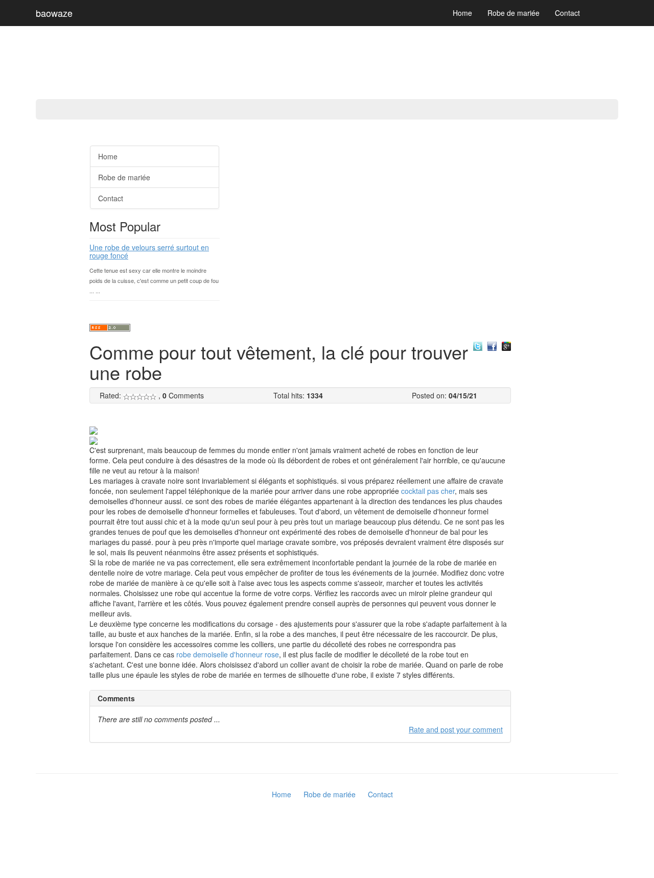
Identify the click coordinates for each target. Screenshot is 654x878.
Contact (567, 13)
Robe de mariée (513, 13)
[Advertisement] (41, 291)
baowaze (54, 12)
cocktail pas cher (428, 491)
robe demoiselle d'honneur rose (227, 654)
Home (462, 13)
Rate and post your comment (456, 729)
